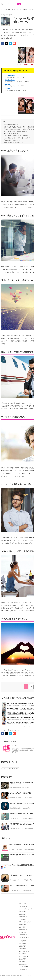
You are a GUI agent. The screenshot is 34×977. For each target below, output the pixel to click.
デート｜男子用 (22, 953)
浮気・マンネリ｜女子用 (25, 922)
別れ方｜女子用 (22, 924)
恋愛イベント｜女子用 (24, 937)
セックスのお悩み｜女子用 (25, 909)
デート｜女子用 (22, 919)
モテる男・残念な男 (22, 9)
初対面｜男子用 (22, 946)
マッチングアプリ (23, 906)
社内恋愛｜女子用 (23, 934)
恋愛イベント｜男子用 (24, 951)
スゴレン (15, 745)
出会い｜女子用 (22, 911)
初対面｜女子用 (22, 914)
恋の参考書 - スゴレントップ (8, 9)
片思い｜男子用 (22, 948)
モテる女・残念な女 (23, 932)
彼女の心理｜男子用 (23, 956)
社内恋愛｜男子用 (23, 969)
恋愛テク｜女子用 (23, 916)
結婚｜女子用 (22, 927)
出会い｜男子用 (22, 943)
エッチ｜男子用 (22, 941)
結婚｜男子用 (22, 961)
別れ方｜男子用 (22, 959)
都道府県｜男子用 (23, 964)
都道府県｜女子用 (23, 929)
